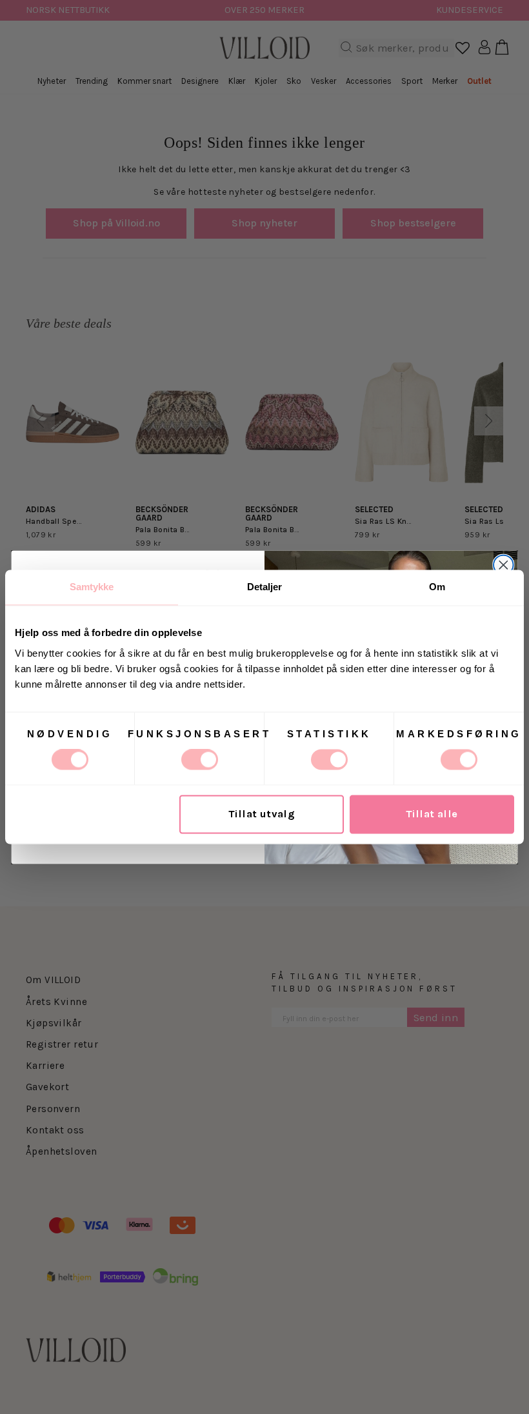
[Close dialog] (504, 565)
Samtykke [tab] (92, 586)
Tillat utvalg (261, 814)
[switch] (199, 760)
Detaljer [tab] (265, 586)
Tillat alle (432, 814)
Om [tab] (437, 586)
